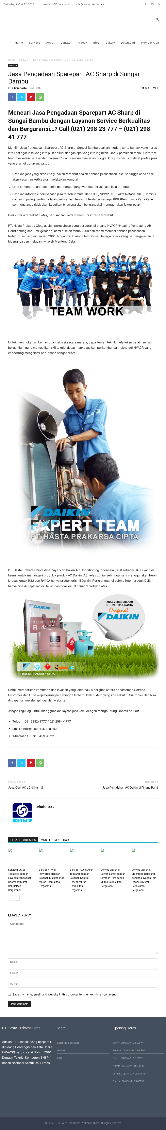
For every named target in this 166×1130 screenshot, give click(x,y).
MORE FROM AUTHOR (55, 839)
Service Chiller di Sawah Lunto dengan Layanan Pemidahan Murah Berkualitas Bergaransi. (113, 877)
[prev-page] (10, 898)
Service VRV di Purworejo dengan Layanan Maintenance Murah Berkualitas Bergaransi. (51, 877)
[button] (157, 19)
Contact (66, 42)
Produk (82, 42)
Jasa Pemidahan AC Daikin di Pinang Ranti (130, 787)
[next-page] (17, 898)
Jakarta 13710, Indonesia (56, 4)
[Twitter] (159, 3)
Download (128, 42)
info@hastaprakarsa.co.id (90, 4)
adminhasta (19, 87)
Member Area (150, 42)
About (50, 42)
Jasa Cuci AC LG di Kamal (25, 787)
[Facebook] (146, 3)
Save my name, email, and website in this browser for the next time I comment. (64, 994)
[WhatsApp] (40, 97)
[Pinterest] (31, 97)
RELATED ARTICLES (23, 839)
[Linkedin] (152, 3)
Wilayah (23, 59)
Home (19, 42)
